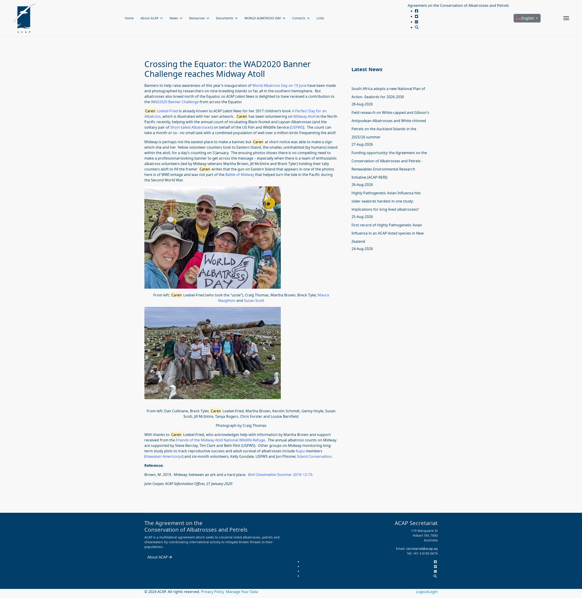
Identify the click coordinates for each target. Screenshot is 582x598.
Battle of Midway (239, 174)
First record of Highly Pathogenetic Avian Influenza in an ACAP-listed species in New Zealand (387, 233)
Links (320, 18)
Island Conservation (313, 456)
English (528, 18)
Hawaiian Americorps (164, 456)
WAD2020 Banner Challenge (175, 101)
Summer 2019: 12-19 (280, 474)
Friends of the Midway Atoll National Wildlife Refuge (220, 440)
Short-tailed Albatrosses (191, 127)
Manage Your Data (242, 591)
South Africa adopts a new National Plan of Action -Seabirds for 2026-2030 (388, 92)
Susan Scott (254, 300)
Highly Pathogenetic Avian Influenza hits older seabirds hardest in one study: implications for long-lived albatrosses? (386, 201)
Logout (422, 591)
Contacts (298, 18)
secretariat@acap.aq (422, 548)
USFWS (297, 127)
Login (433, 591)
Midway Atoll (305, 116)
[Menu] (566, 18)
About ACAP (149, 18)
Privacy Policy (213, 591)
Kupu (300, 450)
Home (129, 18)
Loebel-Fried (161, 110)
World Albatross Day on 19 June (279, 85)
